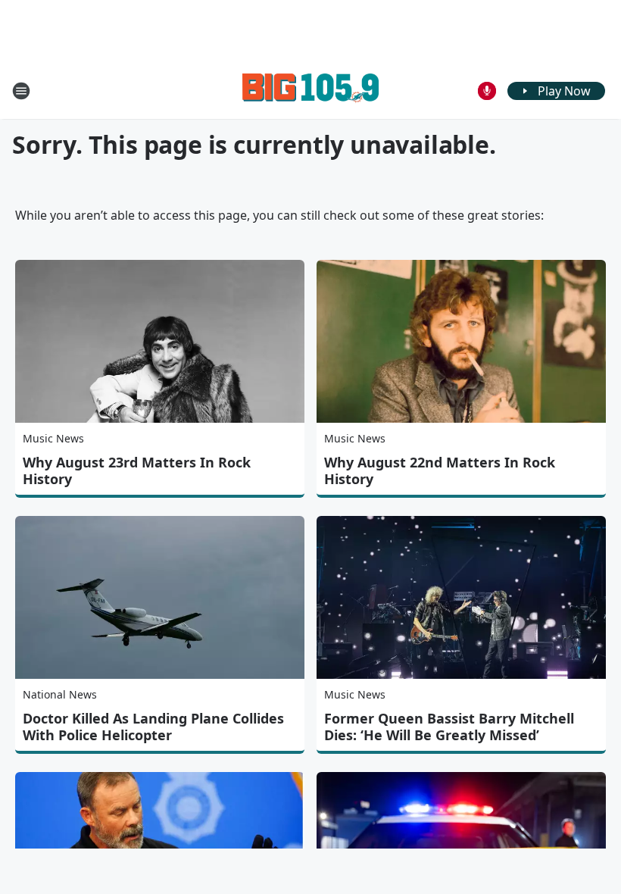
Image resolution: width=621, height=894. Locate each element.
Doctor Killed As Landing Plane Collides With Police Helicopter (153, 726)
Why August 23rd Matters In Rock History (137, 470)
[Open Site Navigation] (21, 91)
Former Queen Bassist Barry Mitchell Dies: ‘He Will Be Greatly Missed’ (449, 726)
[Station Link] (310, 90)
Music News (53, 438)
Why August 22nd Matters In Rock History (439, 470)
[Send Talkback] (487, 91)
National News (60, 694)
